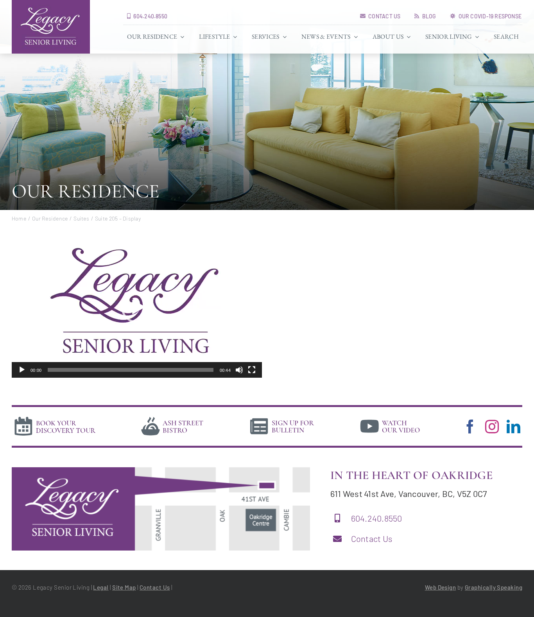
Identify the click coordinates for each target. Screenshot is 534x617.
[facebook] (470, 426)
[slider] (130, 370)
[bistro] (172, 418)
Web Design (440, 587)
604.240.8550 (376, 518)
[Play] (22, 370)
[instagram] (492, 426)
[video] (390, 418)
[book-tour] (55, 418)
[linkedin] (513, 426)
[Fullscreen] (252, 370)
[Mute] (239, 370)
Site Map (124, 587)
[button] (136, 307)
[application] (137, 307)
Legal (100, 587)
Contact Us (372, 538)
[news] (282, 418)
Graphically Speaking (493, 587)
